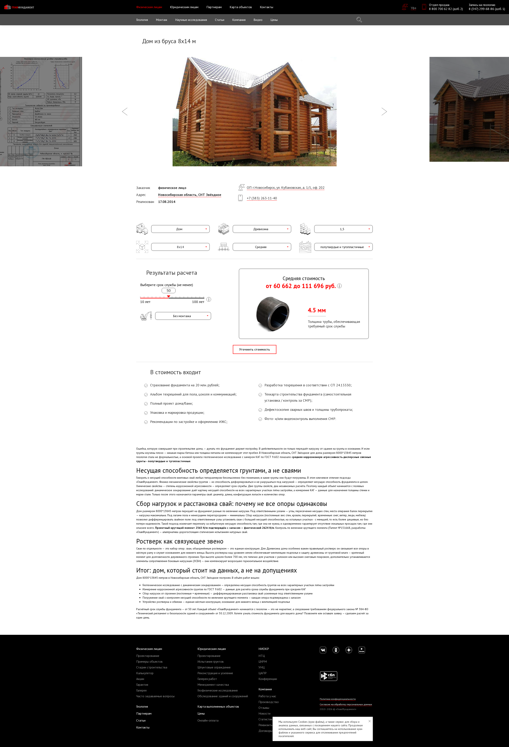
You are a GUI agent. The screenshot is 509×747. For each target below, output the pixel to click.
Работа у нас (267, 696)
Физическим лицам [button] (149, 7)
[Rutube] (361, 650)
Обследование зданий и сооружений (222, 696)
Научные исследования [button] (191, 20)
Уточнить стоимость (254, 349)
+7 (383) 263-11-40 (262, 198)
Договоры (265, 731)
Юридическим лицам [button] (184, 7)
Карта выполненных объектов (218, 706)
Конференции (267, 679)
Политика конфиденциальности (338, 698)
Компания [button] (239, 20)
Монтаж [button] (161, 20)
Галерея (141, 690)
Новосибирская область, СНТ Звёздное (189, 194)
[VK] (323, 650)
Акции (140, 679)
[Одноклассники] (336, 650)
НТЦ (261, 656)
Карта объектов (241, 7)
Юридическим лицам (211, 649)
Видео (258, 20)
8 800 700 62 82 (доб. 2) (446, 9)
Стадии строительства (151, 667)
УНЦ (261, 667)
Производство (268, 702)
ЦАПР (262, 673)
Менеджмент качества (213, 685)
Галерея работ (207, 679)
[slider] (169, 296)
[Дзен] (349, 650)
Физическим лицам (149, 649)
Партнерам (214, 7)
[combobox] (180, 229)
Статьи (219, 20)
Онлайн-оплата (208, 720)
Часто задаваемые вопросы (155, 696)
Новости (264, 713)
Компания (265, 689)
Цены (201, 713)
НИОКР (263, 649)
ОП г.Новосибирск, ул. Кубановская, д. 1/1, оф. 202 (285, 187)
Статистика (266, 719)
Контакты (266, 7)
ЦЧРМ (262, 661)
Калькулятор (144, 673)
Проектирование (147, 656)
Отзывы (263, 708)
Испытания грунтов (210, 661)
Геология (142, 20)
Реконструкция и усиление (215, 673)
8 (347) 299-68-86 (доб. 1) (487, 9)
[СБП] (328, 676)
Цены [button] (274, 20)
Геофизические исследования (217, 690)
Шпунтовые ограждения (213, 667)
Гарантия (142, 685)
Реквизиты (265, 725)
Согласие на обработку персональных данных (346, 704)
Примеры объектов (149, 661)
